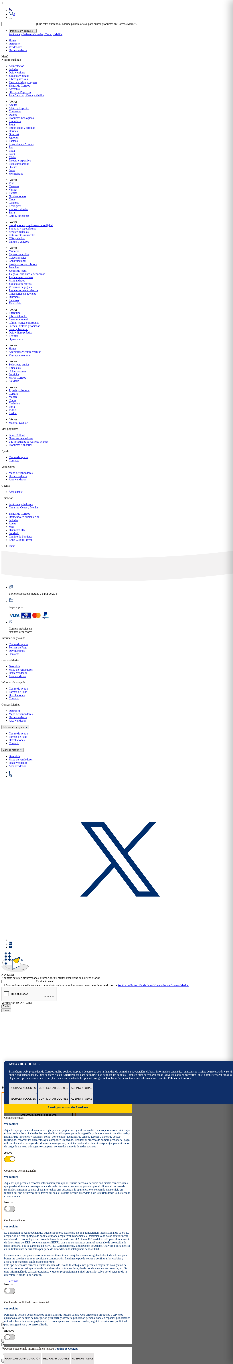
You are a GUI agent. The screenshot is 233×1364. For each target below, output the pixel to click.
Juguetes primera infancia (23, 290)
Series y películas (19, 231)
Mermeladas (16, 173)
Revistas (13, 335)
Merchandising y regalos (23, 82)
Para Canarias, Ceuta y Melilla (26, 95)
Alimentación (16, 65)
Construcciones (17, 260)
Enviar (6, 1006)
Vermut (13, 189)
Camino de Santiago (20, 536)
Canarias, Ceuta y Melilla (47, 34)
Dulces (13, 114)
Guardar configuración (22, 1358)
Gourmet (14, 134)
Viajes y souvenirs (19, 355)
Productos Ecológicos (21, 117)
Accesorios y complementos (25, 351)
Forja (12, 406)
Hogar (12, 348)
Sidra (12, 212)
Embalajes (15, 367)
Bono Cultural (17, 435)
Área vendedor (17, 479)
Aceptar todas (81, 1088)
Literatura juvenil (18, 319)
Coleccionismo (17, 371)
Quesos (13, 167)
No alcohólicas (17, 196)
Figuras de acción (19, 254)
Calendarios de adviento (22, 293)
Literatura (14, 312)
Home (12, 40)
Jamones (14, 137)
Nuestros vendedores (21, 438)
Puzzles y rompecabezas (23, 264)
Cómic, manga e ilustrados (24, 322)
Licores (13, 192)
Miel (11, 526)
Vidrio (12, 410)
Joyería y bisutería (19, 390)
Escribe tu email (45, 981)
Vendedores (15, 47)
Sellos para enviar (19, 364)
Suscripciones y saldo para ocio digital (31, 225)
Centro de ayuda (18, 457)
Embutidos (15, 121)
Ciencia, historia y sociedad (24, 325)
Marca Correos (17, 377)
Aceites (13, 104)
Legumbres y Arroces (21, 144)
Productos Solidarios (20, 444)
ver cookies (11, 1123)
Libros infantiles (18, 316)
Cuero (12, 400)
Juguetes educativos (20, 283)
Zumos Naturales (18, 209)
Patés (12, 153)
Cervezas (14, 186)
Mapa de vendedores (21, 472)
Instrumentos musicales (22, 235)
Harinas (13, 131)
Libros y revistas (18, 79)
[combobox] (18, 24)
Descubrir (14, 666)
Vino (11, 183)
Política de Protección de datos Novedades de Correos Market (153, 985)
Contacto (14, 460)
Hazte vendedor (18, 50)
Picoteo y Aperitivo (20, 160)
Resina (13, 413)
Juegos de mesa (18, 270)
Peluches (14, 267)
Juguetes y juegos (19, 75)
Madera (13, 396)
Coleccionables (17, 257)
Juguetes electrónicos (21, 277)
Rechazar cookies (23, 1088)
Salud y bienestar (18, 329)
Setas (12, 170)
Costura (13, 393)
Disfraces (14, 296)
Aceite (12, 523)
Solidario (14, 380)
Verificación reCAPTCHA (16, 1002)
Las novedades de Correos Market (28, 441)
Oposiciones (16, 339)
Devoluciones (17, 650)
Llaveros (14, 300)
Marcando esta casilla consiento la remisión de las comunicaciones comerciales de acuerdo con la (97, 985)
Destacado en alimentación (24, 516)
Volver (13, 101)
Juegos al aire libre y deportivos (27, 273)
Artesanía (14, 88)
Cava (12, 199)
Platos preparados (19, 163)
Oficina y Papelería (20, 92)
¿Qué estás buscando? (48, 23)
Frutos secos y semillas (22, 127)
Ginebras (14, 202)
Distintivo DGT (18, 530)
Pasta (12, 150)
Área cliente (16, 491)
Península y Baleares (21, 34)
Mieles (12, 157)
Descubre (14, 43)
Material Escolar (18, 422)
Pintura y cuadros (19, 241)
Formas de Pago (18, 647)
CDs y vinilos (17, 238)
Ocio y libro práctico (20, 332)
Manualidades (17, 280)
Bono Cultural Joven (21, 539)
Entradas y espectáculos (22, 228)
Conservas (15, 111)
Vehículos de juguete (21, 287)
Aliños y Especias (19, 108)
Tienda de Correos (19, 85)
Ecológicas (15, 205)
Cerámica (14, 403)
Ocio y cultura (17, 72)
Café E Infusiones (19, 215)
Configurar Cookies (53, 1088)
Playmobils (15, 303)
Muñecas (14, 251)
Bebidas (13, 69)
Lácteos (13, 140)
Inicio (12, 546)
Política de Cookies (179, 1078)
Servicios (14, 374)
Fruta (12, 124)
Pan (11, 147)
